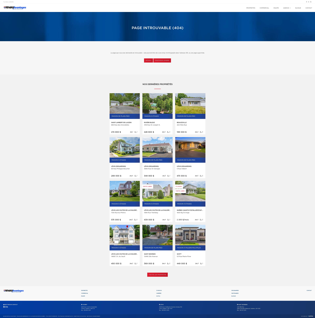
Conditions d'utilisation (80, 316)
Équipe (276, 8)
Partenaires (235, 293)
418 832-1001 (87, 310)
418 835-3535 (165, 310)
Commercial (264, 8)
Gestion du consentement (93, 316)
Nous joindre (9, 2)
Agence (286, 8)
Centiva (310, 316)
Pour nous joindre (162, 60)
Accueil (148, 60)
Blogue (298, 8)
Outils (158, 296)
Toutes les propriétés (157, 274)
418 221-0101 (243, 310)
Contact (308, 8)
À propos (159, 290)
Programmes (235, 290)
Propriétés (250, 8)
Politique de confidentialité (65, 316)
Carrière (158, 293)
